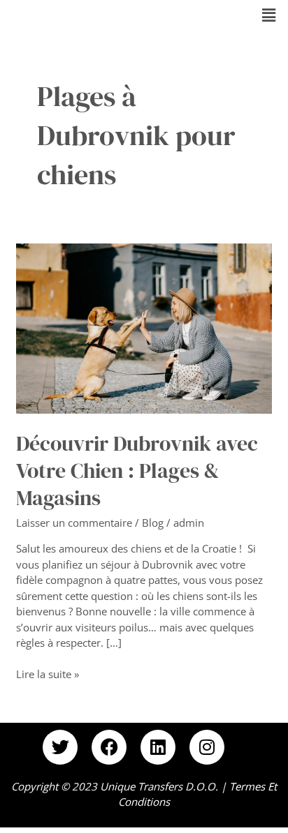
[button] (269, 14)
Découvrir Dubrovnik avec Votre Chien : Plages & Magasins (137, 470)
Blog (153, 523)
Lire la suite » (47, 673)
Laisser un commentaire (74, 523)
